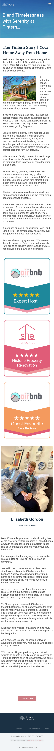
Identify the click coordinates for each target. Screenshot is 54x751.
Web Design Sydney (36, 740)
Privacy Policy (19, 728)
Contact (47, 728)
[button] (50, 4)
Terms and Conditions (34, 728)
